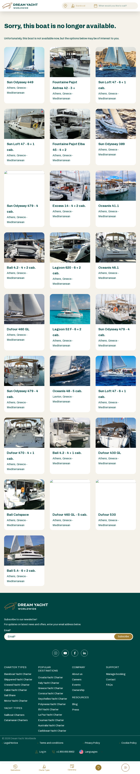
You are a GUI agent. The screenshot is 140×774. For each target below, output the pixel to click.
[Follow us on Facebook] (74, 653)
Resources (80, 697)
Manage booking (115, 674)
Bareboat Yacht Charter (17, 674)
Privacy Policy (92, 743)
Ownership (78, 690)
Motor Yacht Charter (15, 700)
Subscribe (123, 636)
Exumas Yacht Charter (51, 720)
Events (76, 684)
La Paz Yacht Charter (50, 714)
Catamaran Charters (16, 720)
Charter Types (15, 667)
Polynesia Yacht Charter (52, 704)
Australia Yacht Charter (51, 725)
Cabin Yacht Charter (15, 690)
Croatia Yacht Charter (50, 677)
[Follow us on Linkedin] (84, 653)
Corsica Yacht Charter (50, 693)
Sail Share (10, 695)
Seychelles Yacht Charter (52, 698)
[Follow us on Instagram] (55, 653)
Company (78, 667)
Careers (76, 679)
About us (77, 674)
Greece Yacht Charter (50, 688)
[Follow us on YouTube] (65, 653)
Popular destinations (48, 669)
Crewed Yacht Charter (17, 684)
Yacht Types (13, 708)
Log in (42, 752)
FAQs (109, 684)
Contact (111, 679)
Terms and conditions (51, 743)
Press (75, 709)
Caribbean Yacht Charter (52, 730)
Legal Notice (11, 743)
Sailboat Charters (14, 715)
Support (112, 667)
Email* (7, 630)
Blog (75, 704)
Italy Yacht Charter (48, 683)
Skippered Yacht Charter (18, 679)
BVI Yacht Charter (48, 709)
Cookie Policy (129, 743)
